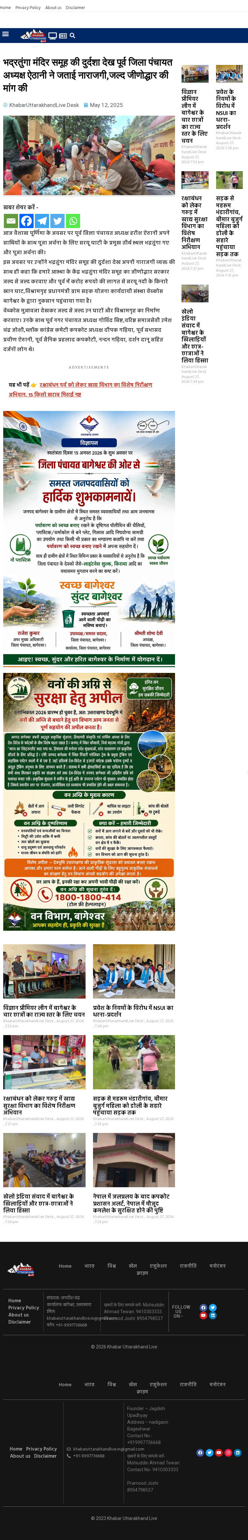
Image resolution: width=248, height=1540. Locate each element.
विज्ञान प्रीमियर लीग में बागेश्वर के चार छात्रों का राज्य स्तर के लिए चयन (194, 117)
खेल (133, 1266)
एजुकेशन (158, 1266)
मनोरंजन (218, 1266)
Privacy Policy (28, 8)
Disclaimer (75, 8)
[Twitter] (57, 221)
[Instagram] (228, 1453)
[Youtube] (203, 1315)
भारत (90, 1266)
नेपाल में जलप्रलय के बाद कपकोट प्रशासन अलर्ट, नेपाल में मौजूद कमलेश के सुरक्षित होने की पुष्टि (131, 1204)
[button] (5, 33)
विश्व (112, 1266)
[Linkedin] (213, 1315)
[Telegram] (42, 221)
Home (5, 8)
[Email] (11, 221)
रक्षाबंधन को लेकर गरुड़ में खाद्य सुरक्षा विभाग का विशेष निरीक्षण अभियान (194, 223)
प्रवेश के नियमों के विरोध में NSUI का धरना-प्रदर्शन (226, 110)
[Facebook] (26, 221)
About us (53, 8)
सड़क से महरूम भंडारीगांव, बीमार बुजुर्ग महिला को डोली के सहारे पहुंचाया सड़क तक (229, 226)
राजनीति (188, 1266)
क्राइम (142, 1273)
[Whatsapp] (73, 221)
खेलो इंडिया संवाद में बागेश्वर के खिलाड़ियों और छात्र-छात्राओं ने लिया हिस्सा (194, 337)
